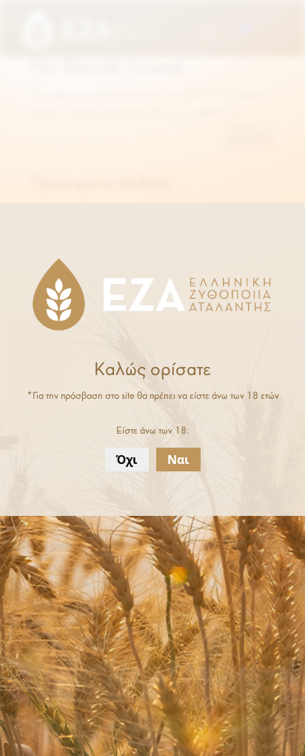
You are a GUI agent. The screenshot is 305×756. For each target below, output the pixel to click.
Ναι (178, 459)
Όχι (127, 459)
